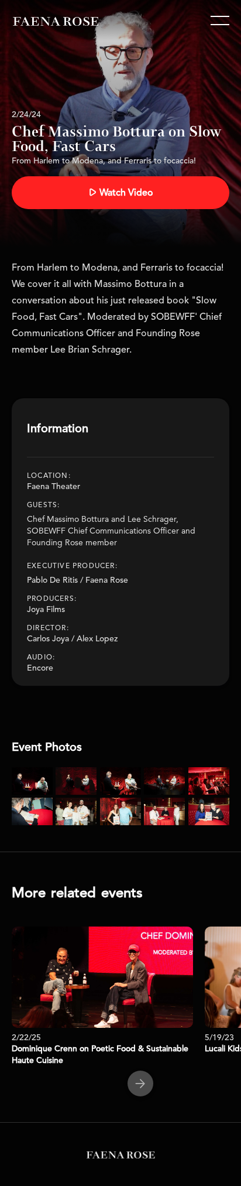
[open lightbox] (32, 781)
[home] (55, 20)
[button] (220, 20)
